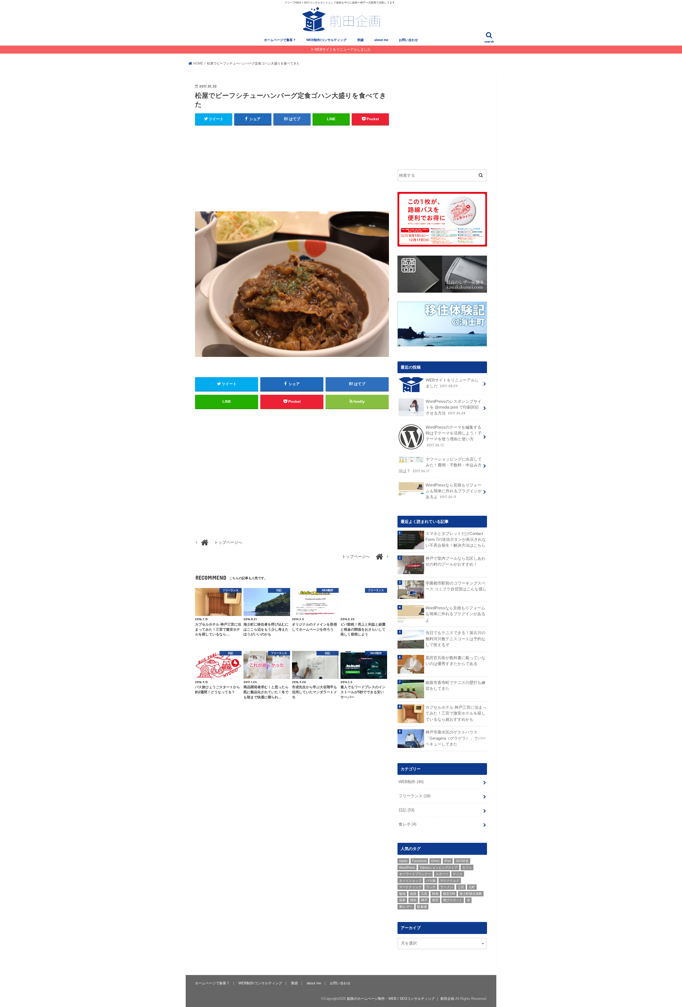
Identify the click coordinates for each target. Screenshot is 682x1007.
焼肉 (413, 900)
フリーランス (415, 796)
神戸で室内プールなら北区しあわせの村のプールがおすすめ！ (455, 561)
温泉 (402, 900)
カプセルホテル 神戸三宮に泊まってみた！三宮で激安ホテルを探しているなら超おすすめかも (455, 713)
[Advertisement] (292, 168)
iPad (447, 861)
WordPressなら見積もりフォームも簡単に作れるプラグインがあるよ (454, 491)
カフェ (467, 867)
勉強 (402, 894)
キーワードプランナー (415, 874)
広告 (424, 894)
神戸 (424, 900)
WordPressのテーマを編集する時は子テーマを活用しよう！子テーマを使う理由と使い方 (454, 436)
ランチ (431, 887)
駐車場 (422, 907)
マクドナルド (449, 881)
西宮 (435, 900)
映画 (435, 894)
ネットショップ (410, 881)
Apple (403, 861)
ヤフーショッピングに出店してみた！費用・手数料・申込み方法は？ (440, 465)
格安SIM (449, 894)
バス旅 (431, 881)
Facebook (419, 861)
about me (381, 40)
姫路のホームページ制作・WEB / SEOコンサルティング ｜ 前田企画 (400, 999)
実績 (360, 40)
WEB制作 (411, 782)
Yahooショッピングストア (439, 867)
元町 (472, 887)
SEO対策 (462, 861)
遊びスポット (452, 900)
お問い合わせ (408, 40)
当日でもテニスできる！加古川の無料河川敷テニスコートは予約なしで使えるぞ (455, 639)
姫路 (413, 894)
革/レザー (406, 907)
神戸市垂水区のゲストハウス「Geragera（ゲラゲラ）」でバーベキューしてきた (455, 738)
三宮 (461, 887)
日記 (407, 810)
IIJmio (435, 861)
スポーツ (442, 874)
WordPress (407, 867)
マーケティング (410, 887)
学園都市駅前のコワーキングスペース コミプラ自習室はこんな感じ (455, 586)
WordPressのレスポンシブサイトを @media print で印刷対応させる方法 (453, 407)
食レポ (407, 824)
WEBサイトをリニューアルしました (342, 49)
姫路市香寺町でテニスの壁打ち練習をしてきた (455, 685)
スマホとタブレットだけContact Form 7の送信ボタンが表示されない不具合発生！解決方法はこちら (455, 539)
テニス (457, 874)
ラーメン (446, 887)
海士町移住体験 (471, 894)
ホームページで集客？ (280, 40)
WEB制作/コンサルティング (326, 40)
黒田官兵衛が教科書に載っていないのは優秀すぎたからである (455, 661)
